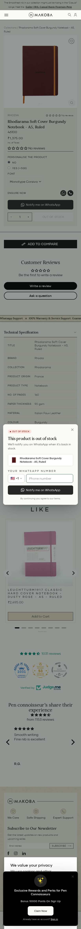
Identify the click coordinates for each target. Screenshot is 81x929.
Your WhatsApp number (32, 471)
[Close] (72, 430)
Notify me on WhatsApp (43, 490)
